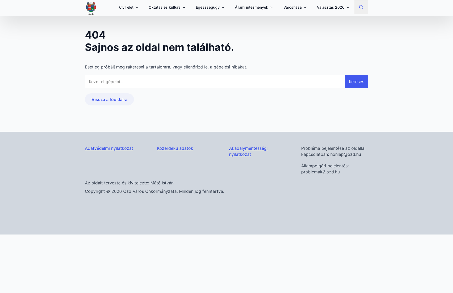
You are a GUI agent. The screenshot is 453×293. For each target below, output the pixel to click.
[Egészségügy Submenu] (225, 7)
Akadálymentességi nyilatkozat (248, 151)
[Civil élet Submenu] (138, 7)
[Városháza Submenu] (307, 7)
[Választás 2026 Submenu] (349, 7)
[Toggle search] (361, 7)
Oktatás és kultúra (165, 7)
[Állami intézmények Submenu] (273, 7)
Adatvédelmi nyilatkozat (109, 148)
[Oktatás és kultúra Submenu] (186, 7)
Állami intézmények (251, 7)
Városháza (292, 7)
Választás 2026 (330, 7)
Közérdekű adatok (175, 148)
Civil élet (126, 7)
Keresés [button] (356, 81)
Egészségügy (208, 7)
